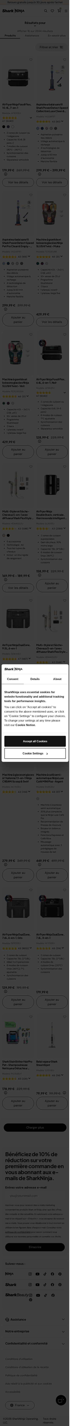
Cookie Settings (33, 753)
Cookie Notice (25, 724)
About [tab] (57, 679)
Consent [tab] (12, 679)
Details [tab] (35, 679)
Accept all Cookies (35, 741)
